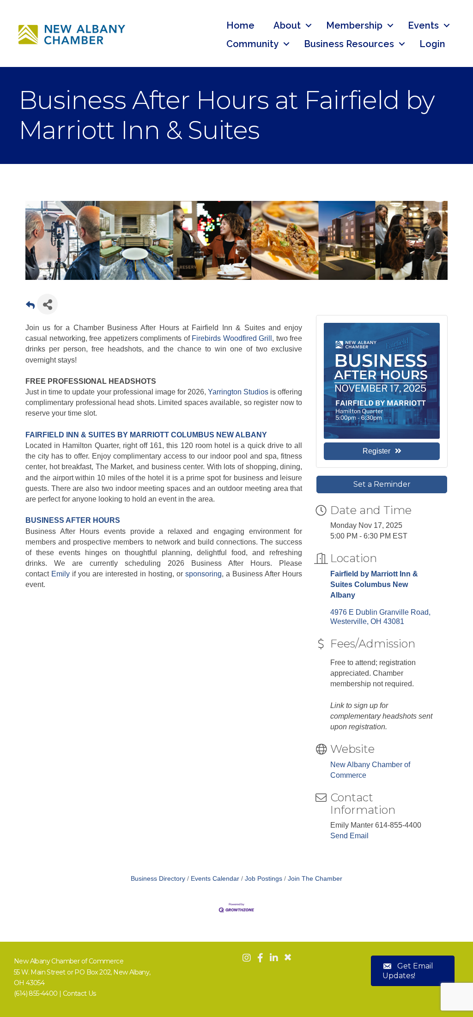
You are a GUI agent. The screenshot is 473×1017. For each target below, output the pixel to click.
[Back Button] (30, 307)
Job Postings (263, 878)
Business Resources (349, 43)
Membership (354, 25)
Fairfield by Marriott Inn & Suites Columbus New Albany (374, 584)
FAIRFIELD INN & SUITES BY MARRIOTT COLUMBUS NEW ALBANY (146, 435)
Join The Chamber (315, 878)
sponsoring (203, 574)
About (287, 25)
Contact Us (79, 993)
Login (432, 43)
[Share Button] (47, 304)
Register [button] (376, 451)
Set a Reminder (382, 484)
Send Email (349, 836)
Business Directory (158, 878)
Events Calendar (215, 878)
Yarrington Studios (238, 392)
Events (423, 25)
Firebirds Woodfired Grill (232, 338)
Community (252, 43)
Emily (60, 574)
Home (240, 25)
